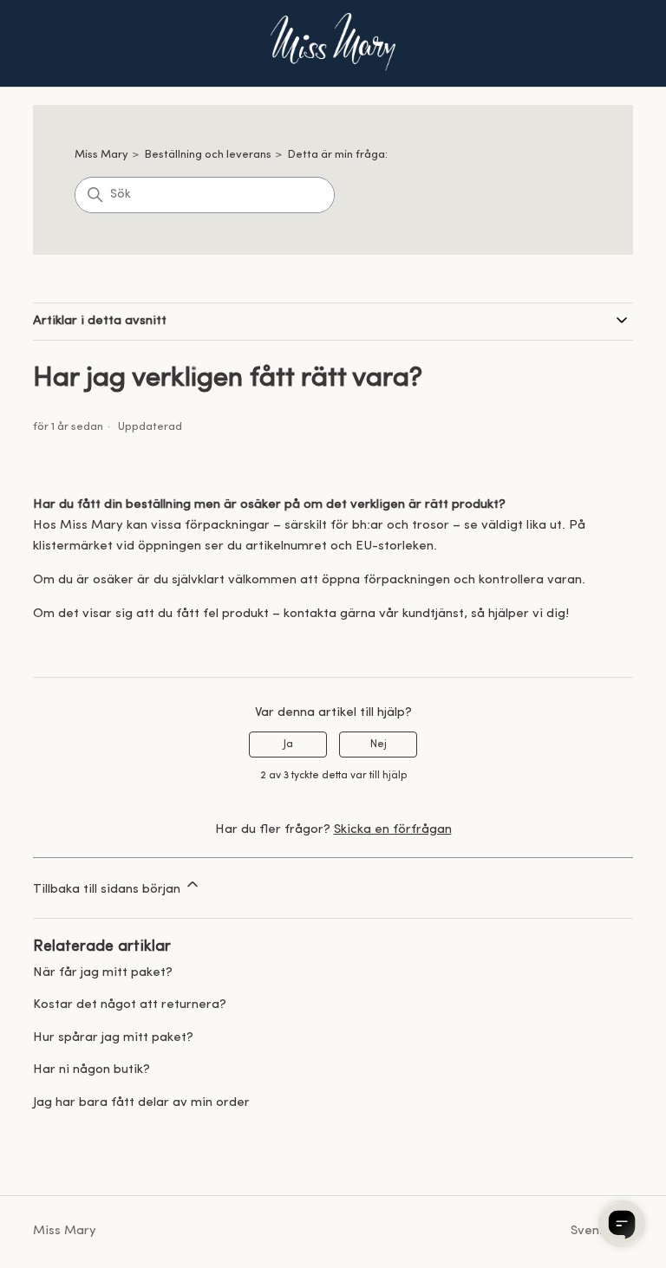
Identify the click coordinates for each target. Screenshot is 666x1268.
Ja (288, 744)
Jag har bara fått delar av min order (141, 1102)
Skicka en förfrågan (393, 829)
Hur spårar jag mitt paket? (113, 1037)
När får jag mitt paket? (103, 972)
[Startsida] (333, 43)
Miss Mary (101, 154)
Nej (378, 744)
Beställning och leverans (208, 154)
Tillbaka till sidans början (108, 889)
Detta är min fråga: (338, 154)
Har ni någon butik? (91, 1069)
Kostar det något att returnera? (129, 1004)
